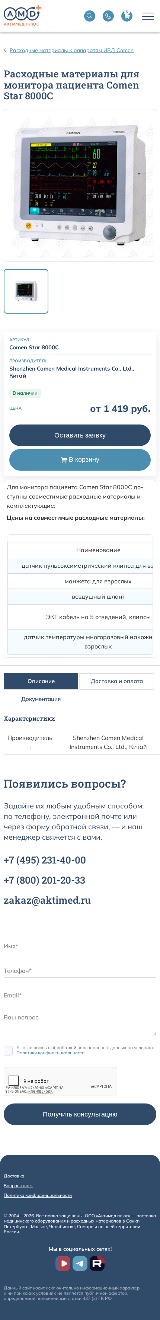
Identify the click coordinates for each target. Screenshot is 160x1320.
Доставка (14, 1176)
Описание (41, 681)
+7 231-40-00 (45, 859)
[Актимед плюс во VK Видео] (63, 1263)
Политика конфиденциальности (38, 1195)
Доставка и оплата (117, 681)
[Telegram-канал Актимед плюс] (80, 1263)
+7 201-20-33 (44, 880)
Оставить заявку (80, 435)
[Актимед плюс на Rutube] (97, 1263)
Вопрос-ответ (18, 1185)
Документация (41, 698)
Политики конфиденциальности (50, 1052)
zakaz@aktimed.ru (47, 900)
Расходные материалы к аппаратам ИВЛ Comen (72, 50)
